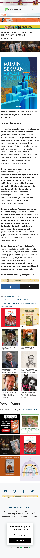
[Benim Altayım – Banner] (10, 475)
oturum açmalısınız (28, 409)
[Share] (10, 286)
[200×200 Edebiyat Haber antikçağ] (10, 454)
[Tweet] (29, 286)
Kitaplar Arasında (11, 296)
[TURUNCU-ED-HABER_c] (20, 16)
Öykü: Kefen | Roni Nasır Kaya (17, 300)
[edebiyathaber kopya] (20, 21)
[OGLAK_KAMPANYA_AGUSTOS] (10, 327)
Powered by (14, 547)
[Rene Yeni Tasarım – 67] (30, 480)
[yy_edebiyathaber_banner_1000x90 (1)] (20, 282)
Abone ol (20, 541)
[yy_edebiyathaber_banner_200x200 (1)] (29, 327)
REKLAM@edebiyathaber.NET (20, 507)
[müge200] (10, 433)
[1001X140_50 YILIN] (20, 5)
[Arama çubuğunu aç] (26, 9)
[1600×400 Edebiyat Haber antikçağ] (20, 51)
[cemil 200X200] (30, 433)
